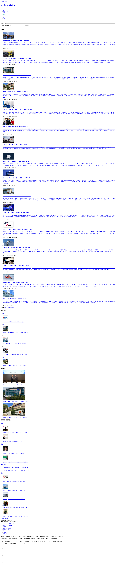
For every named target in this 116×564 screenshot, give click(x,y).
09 (11, 307)
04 (6, 307)
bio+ (4, 19)
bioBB (4, 9)
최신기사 (3, 473)
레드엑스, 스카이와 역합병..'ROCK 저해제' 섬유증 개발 (17, 229)
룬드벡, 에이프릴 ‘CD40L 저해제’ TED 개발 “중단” (16, 91)
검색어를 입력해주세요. (7, 25)
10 (12, 307)
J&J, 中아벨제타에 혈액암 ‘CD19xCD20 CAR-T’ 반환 (17, 196)
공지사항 (5, 531)
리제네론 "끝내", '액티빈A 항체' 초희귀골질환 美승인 (17, 75)
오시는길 (5, 532)
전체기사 (5, 11)
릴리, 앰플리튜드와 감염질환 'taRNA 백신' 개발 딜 (16, 40)
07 (9, 307)
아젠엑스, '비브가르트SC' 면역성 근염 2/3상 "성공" (16, 247)
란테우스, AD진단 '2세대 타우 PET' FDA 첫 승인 (16, 298)
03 (5, 307)
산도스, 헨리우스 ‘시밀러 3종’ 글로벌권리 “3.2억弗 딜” (17, 177)
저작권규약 (6, 529)
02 (4, 307)
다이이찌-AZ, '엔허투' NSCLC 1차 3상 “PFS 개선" (16, 265)
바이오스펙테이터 (9, 5)
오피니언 (5, 17)
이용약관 (5, 526)
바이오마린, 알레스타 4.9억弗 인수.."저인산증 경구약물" (17, 109)
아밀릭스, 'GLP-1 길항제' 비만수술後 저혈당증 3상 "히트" (18, 161)
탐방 (4, 18)
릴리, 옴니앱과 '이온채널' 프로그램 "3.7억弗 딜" (15, 282)
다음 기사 (8, 420)
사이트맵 (5, 533)
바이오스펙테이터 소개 (8, 523)
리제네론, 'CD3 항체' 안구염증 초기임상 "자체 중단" (16, 212)
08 (10, 307)
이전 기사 (3, 420)
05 (7, 307)
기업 (4, 12)
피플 (4, 15)
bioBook (5, 21)
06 (8, 307)
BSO (4, 10)
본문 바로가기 (4, 1)
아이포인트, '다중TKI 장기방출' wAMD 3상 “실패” (16, 144)
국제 (4, 14)
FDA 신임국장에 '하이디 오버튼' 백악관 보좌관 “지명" (16, 126)
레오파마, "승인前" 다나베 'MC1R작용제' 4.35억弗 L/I (17, 58)
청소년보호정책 (7, 528)
